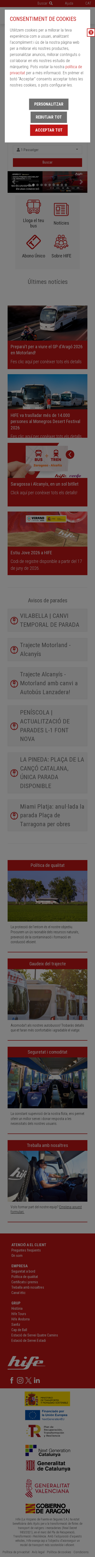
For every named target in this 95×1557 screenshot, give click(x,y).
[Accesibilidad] (91, 32)
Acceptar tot (49, 130)
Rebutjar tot (49, 117)
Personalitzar (48, 104)
